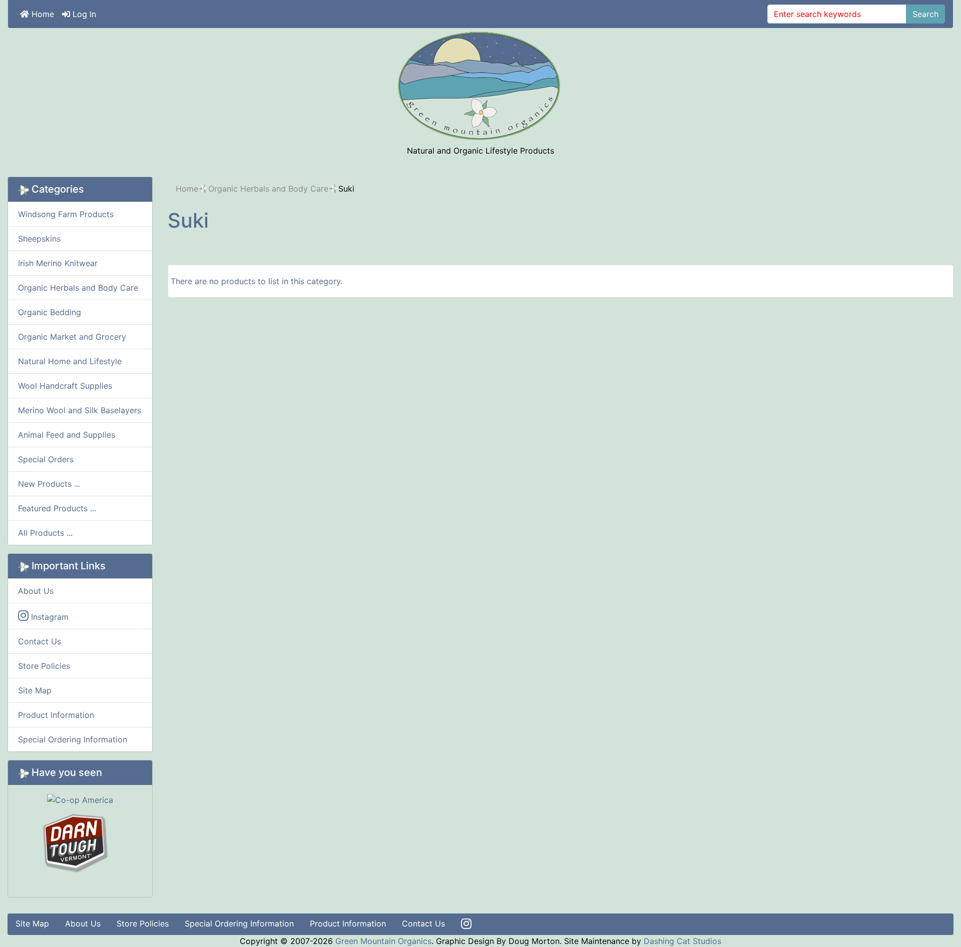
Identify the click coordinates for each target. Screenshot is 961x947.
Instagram (49, 617)
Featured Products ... (57, 508)
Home (41, 14)
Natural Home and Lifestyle (70, 361)
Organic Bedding (49, 312)
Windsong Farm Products (66, 214)
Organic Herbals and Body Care (268, 189)
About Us (36, 591)
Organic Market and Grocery (72, 337)
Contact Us (39, 641)
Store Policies (44, 666)
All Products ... (45, 533)
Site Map (35, 690)
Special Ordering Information (72, 739)
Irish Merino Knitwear (58, 263)
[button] (930, 917)
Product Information (56, 715)
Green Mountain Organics (383, 941)
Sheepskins (39, 239)
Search (925, 14)
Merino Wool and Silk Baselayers (79, 410)
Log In (83, 14)
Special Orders (46, 459)
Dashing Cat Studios (682, 941)
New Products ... (49, 484)
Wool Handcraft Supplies (65, 386)
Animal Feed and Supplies (66, 435)
